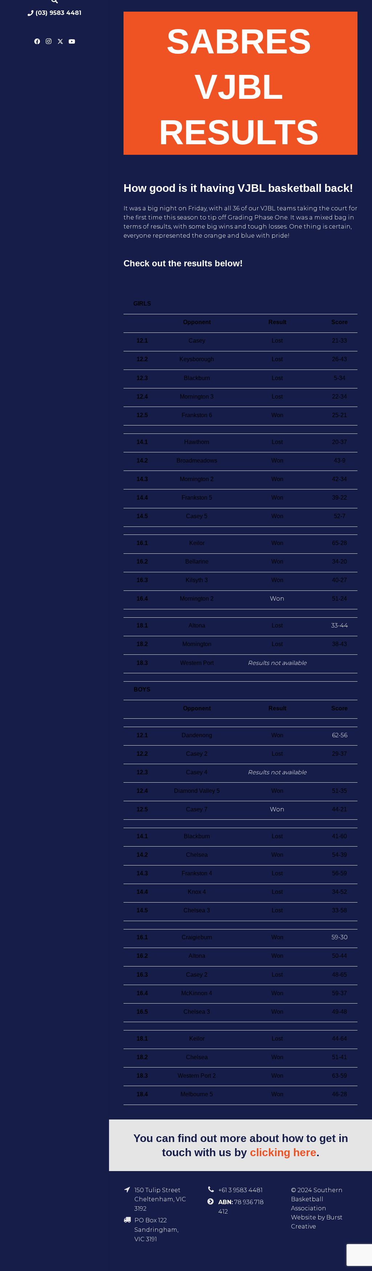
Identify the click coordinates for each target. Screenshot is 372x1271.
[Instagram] (48, 41)
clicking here (283, 1152)
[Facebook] (37, 41)
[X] (60, 41)
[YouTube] (72, 41)
